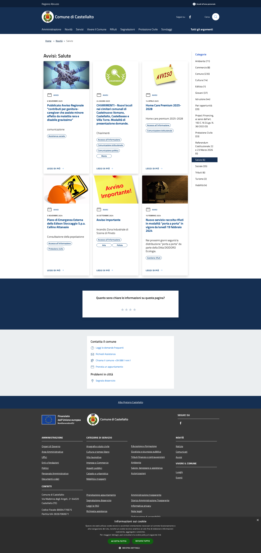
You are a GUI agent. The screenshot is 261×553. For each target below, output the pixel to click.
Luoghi (179, 472)
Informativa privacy (141, 506)
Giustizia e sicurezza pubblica (146, 451)
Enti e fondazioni (50, 462)
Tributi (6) (200, 172)
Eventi (179, 477)
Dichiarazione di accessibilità (145, 516)
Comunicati (181, 452)
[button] (130, 547)
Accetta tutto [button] (118, 541)
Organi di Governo (51, 446)
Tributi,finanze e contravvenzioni (148, 457)
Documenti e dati (50, 479)
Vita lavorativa (93, 457)
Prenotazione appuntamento (101, 495)
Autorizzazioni (138, 473)
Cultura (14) (201, 80)
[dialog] (130, 535)
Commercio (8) (202, 67)
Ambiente (136, 462)
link (159, 535)
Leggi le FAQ (92, 506)
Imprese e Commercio (97, 462)
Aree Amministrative (52, 452)
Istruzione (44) (202, 99)
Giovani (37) (201, 93)
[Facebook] (189, 17)
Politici (45, 468)
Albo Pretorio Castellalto (130, 402)
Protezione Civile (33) (204, 134)
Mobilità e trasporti (96, 479)
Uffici (44, 457)
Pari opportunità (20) (203, 107)
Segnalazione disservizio (98, 500)
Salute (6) (200, 160)
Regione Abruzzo (50, 4)
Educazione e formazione (144, 446)
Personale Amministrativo (55, 473)
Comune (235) (202, 74)
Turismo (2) (201, 179)
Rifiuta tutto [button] (142, 541)
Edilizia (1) (200, 86)
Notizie (179, 446)
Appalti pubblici (94, 468)
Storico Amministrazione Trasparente (150, 500)
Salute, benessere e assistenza (147, 468)
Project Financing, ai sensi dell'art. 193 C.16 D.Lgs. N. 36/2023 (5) (204, 121)
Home (48, 41)
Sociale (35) (201, 166)
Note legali (136, 511)
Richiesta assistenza (96, 511)
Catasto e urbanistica (97, 473)
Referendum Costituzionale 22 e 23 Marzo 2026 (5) (204, 148)
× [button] (257, 520)
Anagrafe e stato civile (97, 446)
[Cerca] (215, 16)
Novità (59, 41)
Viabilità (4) (201, 185)
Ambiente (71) (202, 61)
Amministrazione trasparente (146, 495)
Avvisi (56, 95)
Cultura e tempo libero (97, 452)
